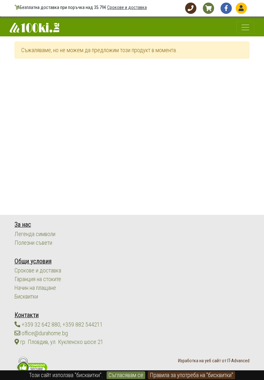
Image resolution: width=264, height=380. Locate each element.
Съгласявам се (125, 375)
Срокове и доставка (127, 7)
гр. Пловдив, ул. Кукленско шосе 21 (61, 341)
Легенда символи (34, 234)
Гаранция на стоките (37, 279)
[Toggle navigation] (245, 27)
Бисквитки (26, 296)
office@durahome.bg (44, 333)
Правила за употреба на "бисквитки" (191, 375)
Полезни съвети (33, 242)
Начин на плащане (35, 287)
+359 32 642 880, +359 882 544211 (61, 324)
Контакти (26, 315)
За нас (22, 224)
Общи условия (33, 261)
